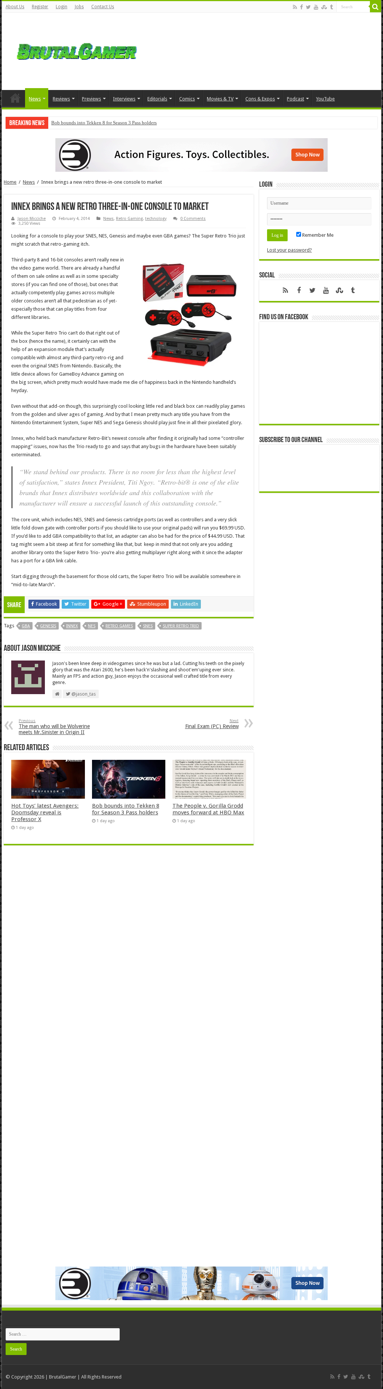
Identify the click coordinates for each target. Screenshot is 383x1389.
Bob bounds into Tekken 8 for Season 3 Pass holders (104, 122)
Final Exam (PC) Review (212, 723)
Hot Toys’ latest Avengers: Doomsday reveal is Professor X (45, 812)
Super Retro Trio (181, 626)
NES (91, 626)
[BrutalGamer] (76, 50)
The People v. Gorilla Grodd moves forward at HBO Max (208, 809)
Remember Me (317, 235)
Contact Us (102, 6)
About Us (15, 6)
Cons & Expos (260, 99)
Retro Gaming (129, 218)
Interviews (124, 99)
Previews (91, 99)
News (35, 99)
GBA (26, 626)
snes (148, 626)
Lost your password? (289, 250)
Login (61, 6)
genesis (48, 626)
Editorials (157, 99)
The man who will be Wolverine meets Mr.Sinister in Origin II (54, 726)
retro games (119, 626)
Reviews (61, 99)
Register (40, 6)
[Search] (375, 6)
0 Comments (193, 218)
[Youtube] (316, 7)
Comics (187, 99)
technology (155, 218)
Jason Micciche (32, 218)
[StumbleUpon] (324, 7)
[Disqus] (128, 959)
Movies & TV (220, 99)
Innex (72, 626)
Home (15, 98)
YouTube (325, 99)
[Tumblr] (331, 7)
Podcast (295, 99)
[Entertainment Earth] (191, 154)
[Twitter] (308, 7)
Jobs (79, 6)
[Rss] (295, 7)
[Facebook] (301, 7)
